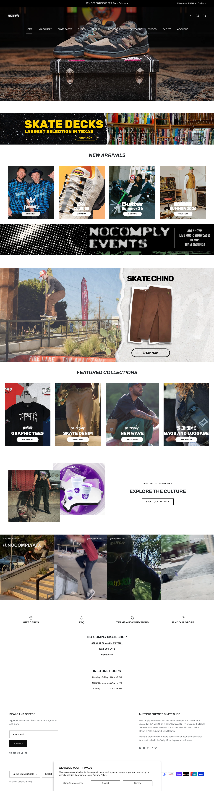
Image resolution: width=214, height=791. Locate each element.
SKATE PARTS (65, 29)
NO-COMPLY (45, 29)
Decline (137, 783)
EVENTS (167, 29)
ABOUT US (182, 29)
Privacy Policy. (100, 775)
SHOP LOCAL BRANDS (158, 502)
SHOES (82, 29)
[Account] (189, 15)
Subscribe (18, 743)
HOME (29, 29)
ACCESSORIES (115, 29)
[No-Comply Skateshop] (14, 15)
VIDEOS (152, 29)
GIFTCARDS (136, 29)
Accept (105, 783)
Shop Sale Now (120, 3)
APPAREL (97, 29)
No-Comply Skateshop (23, 782)
